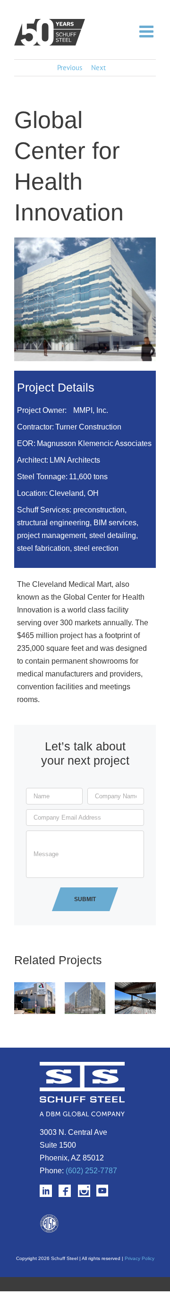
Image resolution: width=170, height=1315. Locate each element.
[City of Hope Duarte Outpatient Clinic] (85, 986)
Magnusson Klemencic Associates (94, 443)
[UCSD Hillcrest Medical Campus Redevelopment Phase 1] (135, 986)
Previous (69, 67)
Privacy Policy (139, 1258)
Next (98, 67)
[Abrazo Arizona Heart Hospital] (34, 986)
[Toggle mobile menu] (147, 31)
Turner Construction (88, 427)
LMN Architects (75, 460)
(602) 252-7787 (91, 1171)
